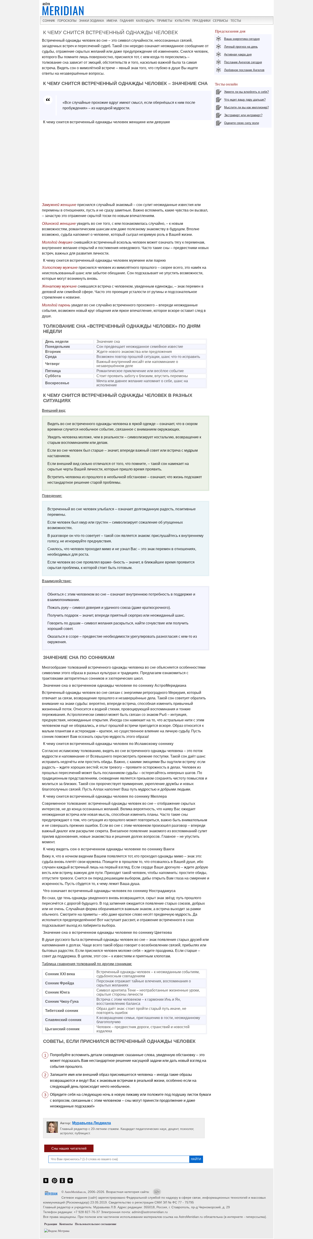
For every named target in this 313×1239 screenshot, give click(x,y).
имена (112, 20)
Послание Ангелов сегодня (243, 62)
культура (182, 20)
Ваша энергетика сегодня (242, 39)
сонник (49, 20)
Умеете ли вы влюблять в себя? (246, 91)
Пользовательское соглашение (95, 1224)
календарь (145, 20)
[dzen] (70, 1183)
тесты (236, 20)
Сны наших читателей (68, 1148)
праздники (201, 20)
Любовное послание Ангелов (244, 70)
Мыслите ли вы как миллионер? (246, 107)
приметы (164, 20)
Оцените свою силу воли (241, 123)
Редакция (50, 1224)
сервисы (220, 20)
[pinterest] (54, 1183)
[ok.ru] (62, 1183)
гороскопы (67, 20)
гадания (127, 20)
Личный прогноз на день (241, 46)
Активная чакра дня (238, 54)
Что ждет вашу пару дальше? (245, 99)
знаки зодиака (91, 20)
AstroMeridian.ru (75, 1192)
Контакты (66, 1224)
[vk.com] (45, 1183)
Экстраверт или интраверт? (243, 115)
